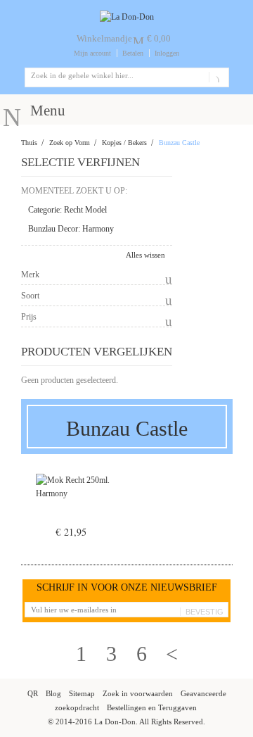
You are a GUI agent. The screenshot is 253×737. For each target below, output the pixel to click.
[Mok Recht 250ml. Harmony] (74, 504)
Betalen (132, 53)
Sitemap (82, 693)
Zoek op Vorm (69, 142)
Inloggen (167, 53)
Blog (53, 693)
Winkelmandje (104, 38)
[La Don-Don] (127, 17)
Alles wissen (145, 255)
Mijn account (92, 53)
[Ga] (216, 77)
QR (32, 693)
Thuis (29, 142)
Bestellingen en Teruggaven (152, 707)
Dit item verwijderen (160, 210)
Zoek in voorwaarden (138, 693)
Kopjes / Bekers (124, 142)
